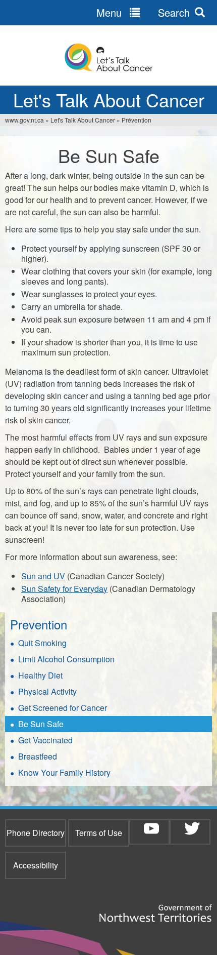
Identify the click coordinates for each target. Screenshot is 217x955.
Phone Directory (36, 833)
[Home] (108, 58)
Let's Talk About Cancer (82, 119)
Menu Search (143, 12)
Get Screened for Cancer (62, 707)
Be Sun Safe (41, 724)
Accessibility (35, 865)
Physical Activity (47, 691)
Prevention (38, 624)
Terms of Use (98, 833)
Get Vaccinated (45, 740)
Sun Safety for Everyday (64, 588)
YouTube (151, 828)
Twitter (192, 828)
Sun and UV (43, 576)
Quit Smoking (42, 643)
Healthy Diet (40, 675)
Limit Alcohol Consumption (66, 659)
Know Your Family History (64, 772)
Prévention (136, 119)
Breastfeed (37, 756)
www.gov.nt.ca (24, 119)
